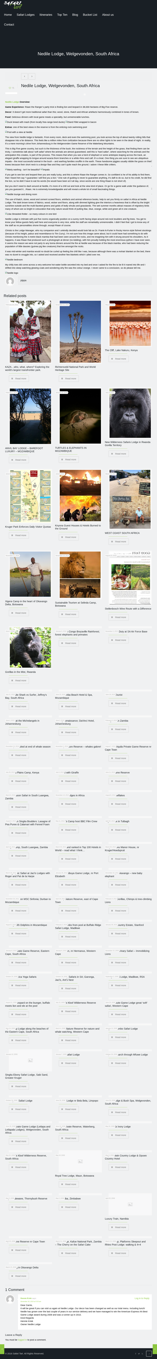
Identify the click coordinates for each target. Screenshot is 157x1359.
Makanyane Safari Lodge (18, 1100)
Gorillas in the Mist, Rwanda (20, 672)
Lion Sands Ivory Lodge (118, 1126)
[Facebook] (135, 1354)
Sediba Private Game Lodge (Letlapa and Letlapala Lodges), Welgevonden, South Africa (27, 1129)
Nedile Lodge (12, 102)
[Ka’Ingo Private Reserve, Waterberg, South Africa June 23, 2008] (2, 1349)
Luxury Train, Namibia (117, 1218)
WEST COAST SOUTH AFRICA (122, 533)
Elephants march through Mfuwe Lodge (126, 1054)
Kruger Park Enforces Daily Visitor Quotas (28, 526)
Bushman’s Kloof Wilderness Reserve (75, 1002)
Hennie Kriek (26, 1298)
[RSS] (142, 1354)
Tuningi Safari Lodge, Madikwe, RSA (125, 976)
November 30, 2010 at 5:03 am (30, 1301)
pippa (23, 280)
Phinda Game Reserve (117, 772)
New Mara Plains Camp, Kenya (22, 772)
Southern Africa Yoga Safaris (20, 976)
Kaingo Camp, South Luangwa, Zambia (26, 847)
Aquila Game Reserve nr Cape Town (25, 1241)
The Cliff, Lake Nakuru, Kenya (121, 350)
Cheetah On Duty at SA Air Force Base (126, 631)
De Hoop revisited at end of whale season (28, 746)
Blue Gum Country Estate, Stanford (124, 925)
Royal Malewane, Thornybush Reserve (26, 1198)
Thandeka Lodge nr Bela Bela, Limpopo (76, 1100)
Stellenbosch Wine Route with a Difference (128, 608)
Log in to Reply (142, 1298)
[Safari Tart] (13, 5)
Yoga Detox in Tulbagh (117, 821)
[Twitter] (139, 1354)
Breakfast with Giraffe (67, 772)
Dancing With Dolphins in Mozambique (26, 925)
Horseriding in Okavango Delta (21, 1267)
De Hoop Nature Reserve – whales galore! (78, 746)
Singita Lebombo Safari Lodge (121, 1028)
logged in (22, 1340)
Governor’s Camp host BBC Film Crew (76, 821)
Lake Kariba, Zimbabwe (68, 1198)
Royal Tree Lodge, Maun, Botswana (74, 1175)
